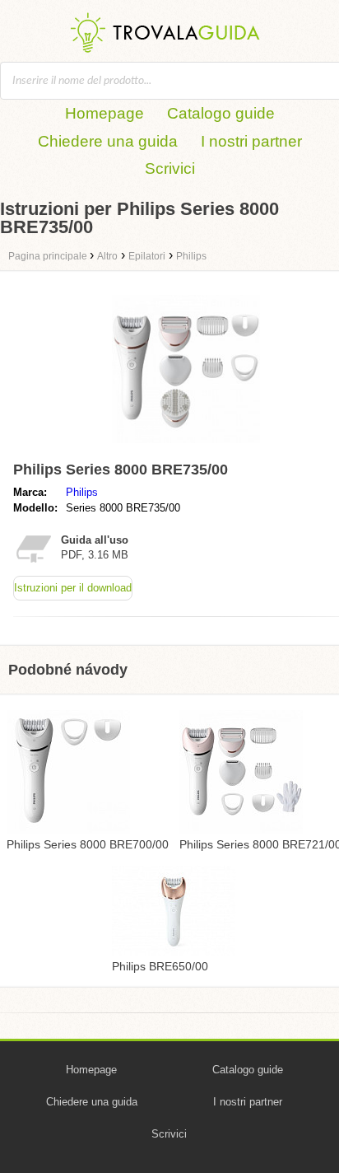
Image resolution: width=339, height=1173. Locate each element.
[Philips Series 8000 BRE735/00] (186, 447)
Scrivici (170, 168)
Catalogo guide (221, 113)
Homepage (104, 113)
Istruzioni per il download (73, 588)
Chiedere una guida (108, 141)
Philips (82, 492)
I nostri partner (251, 141)
